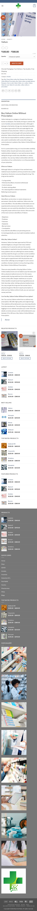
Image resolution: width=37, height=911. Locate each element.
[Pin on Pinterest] (15, 90)
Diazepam (4, 83)
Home (3, 39)
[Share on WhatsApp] (3, 90)
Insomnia (4, 574)
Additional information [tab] (9, 105)
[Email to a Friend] (12, 90)
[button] (2, 6)
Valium (30, 83)
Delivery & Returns (9, 906)
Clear (34, 53)
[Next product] (3, 47)
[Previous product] (6, 47)
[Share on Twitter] (9, 90)
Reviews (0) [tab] (4, 108)
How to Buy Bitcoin (14, 904)
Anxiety (9, 39)
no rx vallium (25, 83)
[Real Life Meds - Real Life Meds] (18, 6)
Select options (7, 358)
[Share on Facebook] (6, 90)
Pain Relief (4, 581)
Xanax (7, 320)
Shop (2, 564)
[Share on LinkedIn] (19, 90)
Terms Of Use (30, 906)
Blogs (3, 595)
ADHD (3, 567)
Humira (3, 585)
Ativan (3, 353)
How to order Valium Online (14, 83)
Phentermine (5, 588)
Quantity (3, 56)
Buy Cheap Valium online (10, 79)
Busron (21, 353)
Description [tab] (5, 101)
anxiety (8, 124)
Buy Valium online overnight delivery (25, 81)
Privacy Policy (20, 906)
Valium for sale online (14, 85)
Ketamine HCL (5, 578)
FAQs (3, 592)
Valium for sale (5, 85)
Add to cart (17, 63)
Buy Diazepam (21, 79)
